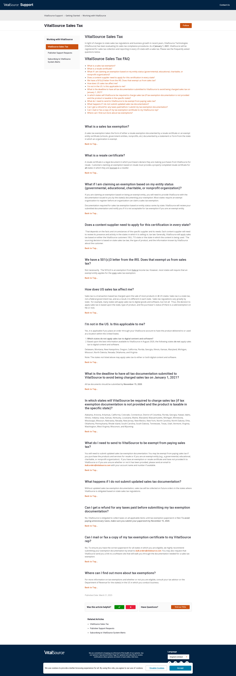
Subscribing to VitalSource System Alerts (59, 60)
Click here (134, 657)
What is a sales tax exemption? (101, 65)
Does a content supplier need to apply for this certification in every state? (121, 77)
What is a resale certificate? (99, 68)
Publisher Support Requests (60, 53)
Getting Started (73, 15)
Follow (186, 25)
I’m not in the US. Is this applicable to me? (106, 86)
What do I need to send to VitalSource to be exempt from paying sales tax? (121, 101)
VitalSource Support (53, 15)
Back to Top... (91, 144)
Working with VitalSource (94, 15)
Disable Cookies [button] (157, 668)
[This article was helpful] (119, 607)
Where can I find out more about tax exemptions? (110, 113)
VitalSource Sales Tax (58, 47)
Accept (180, 668)
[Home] (18, 5)
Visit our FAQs (180, 607)
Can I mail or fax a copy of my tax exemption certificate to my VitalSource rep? (122, 110)
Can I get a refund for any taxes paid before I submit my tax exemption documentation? (127, 107)
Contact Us (225, 5)
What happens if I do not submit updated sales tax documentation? (118, 104)
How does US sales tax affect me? (102, 83)
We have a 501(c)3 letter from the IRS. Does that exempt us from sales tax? (121, 80)
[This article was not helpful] (131, 607)
